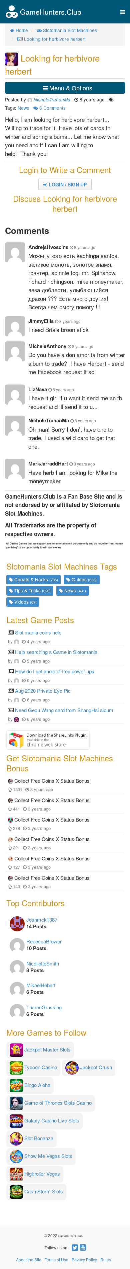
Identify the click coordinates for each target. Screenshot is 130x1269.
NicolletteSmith (42, 963)
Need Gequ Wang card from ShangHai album (64, 709)
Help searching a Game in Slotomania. (57, 651)
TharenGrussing (44, 1007)
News (23, 107)
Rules (105, 1259)
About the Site (28, 1259)
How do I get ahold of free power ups (54, 671)
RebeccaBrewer (44, 941)
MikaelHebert (40, 985)
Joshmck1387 (41, 919)
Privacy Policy (84, 1259)
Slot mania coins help (38, 632)
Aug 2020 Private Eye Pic (43, 690)
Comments (52, 107)
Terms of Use (56, 1259)
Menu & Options (70, 87)
